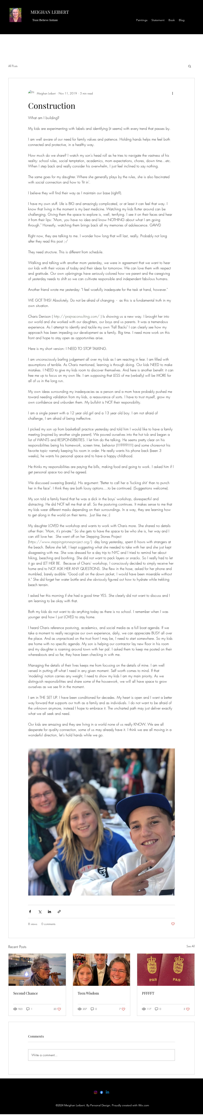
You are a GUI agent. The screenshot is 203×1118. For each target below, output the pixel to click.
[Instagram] (96, 1092)
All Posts (12, 66)
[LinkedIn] (107, 1092)
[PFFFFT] (165, 970)
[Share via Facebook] (30, 911)
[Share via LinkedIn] (49, 911)
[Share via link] (59, 911)
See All (191, 946)
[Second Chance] (37, 970)
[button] (190, 66)
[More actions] (172, 93)
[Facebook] (101, 1092)
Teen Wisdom (88, 993)
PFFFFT (148, 993)
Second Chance (25, 993)
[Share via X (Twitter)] (40, 911)
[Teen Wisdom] (101, 970)
